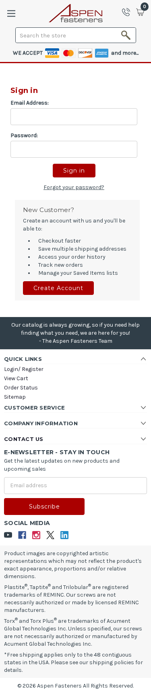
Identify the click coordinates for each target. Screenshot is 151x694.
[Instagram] (36, 535)
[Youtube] (8, 535)
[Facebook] (22, 535)
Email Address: (29, 102)
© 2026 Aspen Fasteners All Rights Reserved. (75, 685)
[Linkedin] (64, 535)
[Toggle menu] (11, 13)
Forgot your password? (73, 187)
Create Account (58, 288)
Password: (24, 135)
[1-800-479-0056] (128, 12)
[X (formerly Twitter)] (50, 535)
